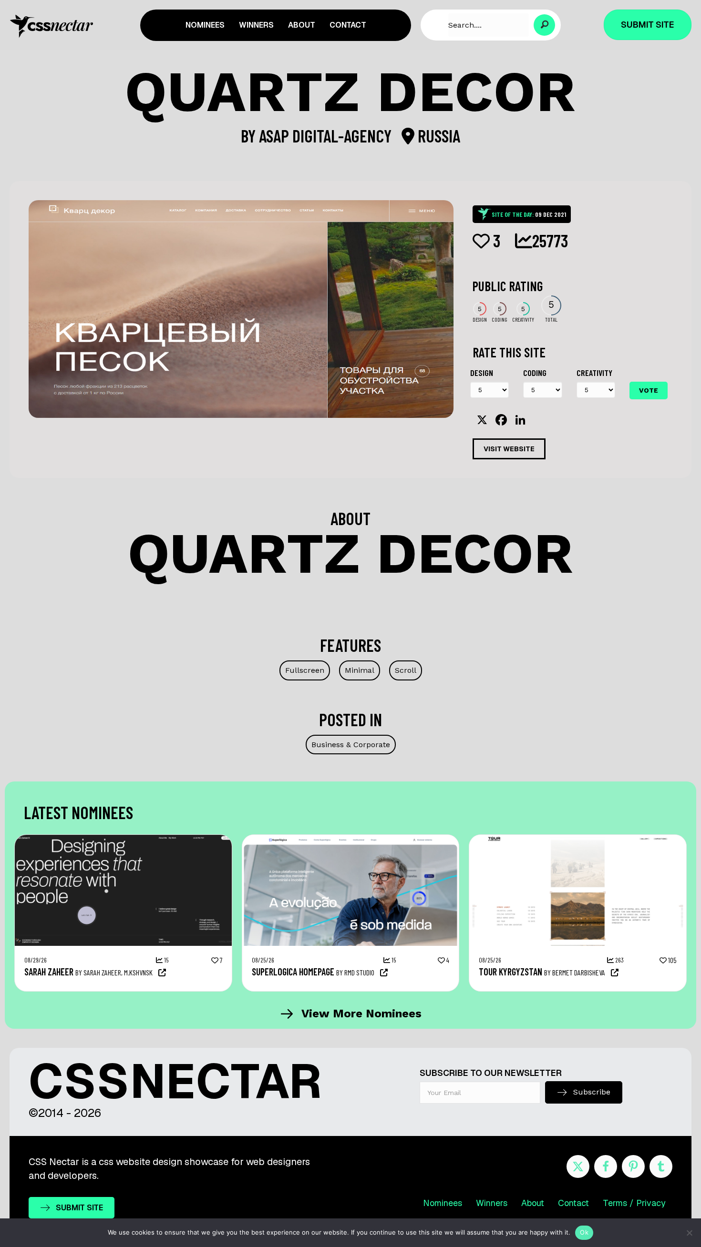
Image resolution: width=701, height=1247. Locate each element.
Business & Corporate (350, 744)
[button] (544, 25)
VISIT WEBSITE (509, 449)
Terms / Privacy (634, 1202)
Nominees (442, 1202)
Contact (573, 1202)
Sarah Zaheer (48, 971)
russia (437, 135)
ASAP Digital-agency (327, 135)
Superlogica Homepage (293, 971)
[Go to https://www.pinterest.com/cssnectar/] (633, 1166)
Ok (584, 1232)
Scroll (405, 670)
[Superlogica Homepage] (350, 839)
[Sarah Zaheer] (123, 839)
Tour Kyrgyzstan (510, 971)
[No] (689, 1232)
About (532, 1202)
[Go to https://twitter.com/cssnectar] (578, 1166)
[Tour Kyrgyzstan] (577, 839)
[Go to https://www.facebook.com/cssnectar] (605, 1166)
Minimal (359, 670)
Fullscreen (304, 670)
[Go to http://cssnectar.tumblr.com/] (660, 1166)
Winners (491, 1202)
